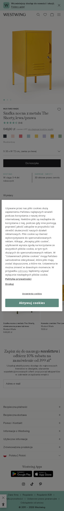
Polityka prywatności (18, 279)
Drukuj (9, 284)
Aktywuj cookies (32, 303)
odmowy (23, 270)
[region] (32, 255)
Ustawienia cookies (32, 293)
